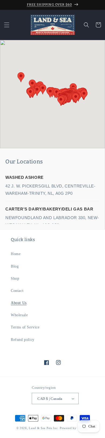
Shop (15, 278)
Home (15, 254)
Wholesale (19, 315)
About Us (19, 303)
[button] (7, 25)
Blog (15, 266)
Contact (17, 291)
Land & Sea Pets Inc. (44, 428)
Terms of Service (25, 327)
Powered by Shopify (74, 428)
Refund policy (22, 340)
